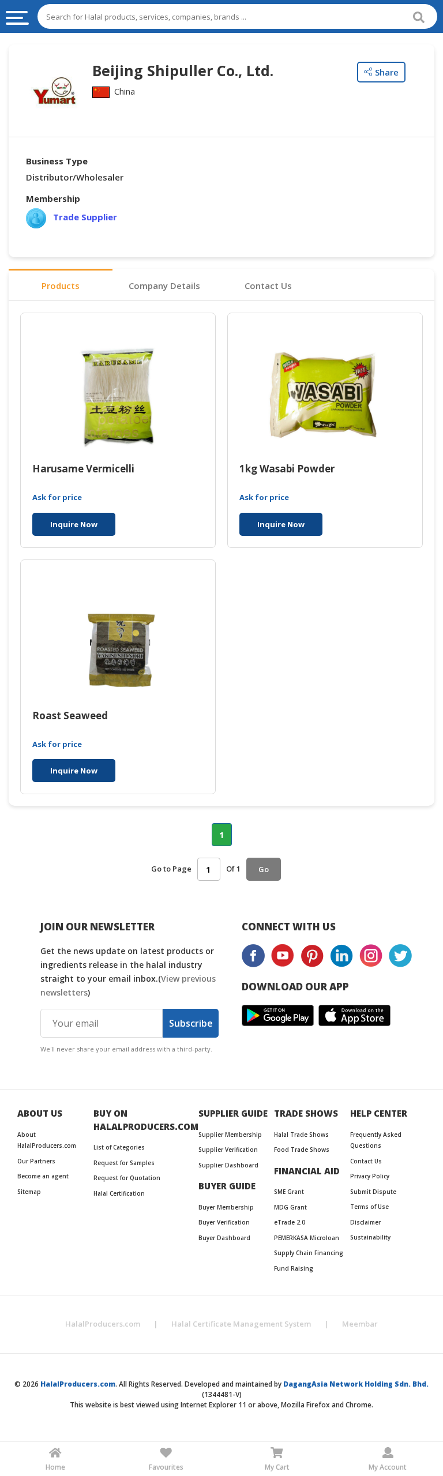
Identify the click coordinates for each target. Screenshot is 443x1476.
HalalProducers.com (102, 1324)
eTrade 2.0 (289, 1222)
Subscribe (191, 1023)
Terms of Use (369, 1207)
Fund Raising (293, 1268)
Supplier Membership (230, 1135)
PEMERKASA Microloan (306, 1238)
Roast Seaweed (70, 716)
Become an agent (43, 1176)
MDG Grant (290, 1207)
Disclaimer (365, 1222)
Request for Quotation (126, 1178)
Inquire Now (73, 524)
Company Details (164, 285)
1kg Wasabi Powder (287, 469)
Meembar (360, 1324)
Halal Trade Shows (301, 1135)
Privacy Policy (369, 1176)
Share (387, 72)
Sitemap (29, 1192)
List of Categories (119, 1147)
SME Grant (289, 1192)
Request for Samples (124, 1163)
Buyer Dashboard (224, 1238)
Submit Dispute (373, 1192)
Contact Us (268, 285)
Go (263, 869)
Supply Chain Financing (308, 1253)
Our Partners (36, 1161)
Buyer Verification (224, 1222)
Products (61, 285)
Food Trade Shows (301, 1150)
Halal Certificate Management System (241, 1324)
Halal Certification (119, 1193)
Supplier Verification (228, 1150)
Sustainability (370, 1237)
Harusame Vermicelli (83, 469)
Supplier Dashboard (228, 1165)
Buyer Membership (226, 1207)
